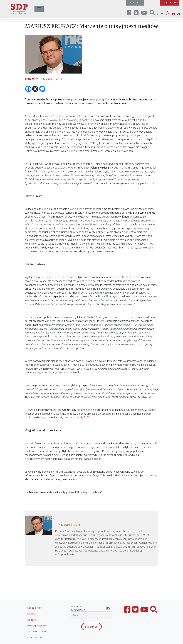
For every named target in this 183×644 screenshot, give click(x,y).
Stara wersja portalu (36, 631)
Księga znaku (34, 637)
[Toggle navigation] (39, 9)
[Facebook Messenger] (42, 89)
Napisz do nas (34, 607)
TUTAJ (87, 417)
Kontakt (31, 613)
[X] (35, 89)
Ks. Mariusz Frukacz (50, 79)
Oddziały (31, 619)
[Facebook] (28, 89)
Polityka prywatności (37, 625)
